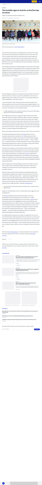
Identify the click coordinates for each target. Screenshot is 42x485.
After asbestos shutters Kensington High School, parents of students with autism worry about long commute (27, 257)
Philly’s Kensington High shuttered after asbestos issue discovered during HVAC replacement (26, 283)
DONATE (34, 1)
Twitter (9, 239)
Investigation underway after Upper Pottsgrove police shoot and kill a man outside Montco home (19, 319)
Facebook (7, 239)
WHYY (3, 2)
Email (11, 239)
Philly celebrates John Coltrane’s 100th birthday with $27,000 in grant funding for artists (17, 315)
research (27, 153)
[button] (3, 483)
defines (24, 134)
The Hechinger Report (19, 47)
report (21, 138)
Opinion (4, 7)
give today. (4, 247)
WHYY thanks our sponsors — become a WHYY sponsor (20, 91)
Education (4, 4)
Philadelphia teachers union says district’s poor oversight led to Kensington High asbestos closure (27, 270)
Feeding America (28, 183)
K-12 (8, 4)
